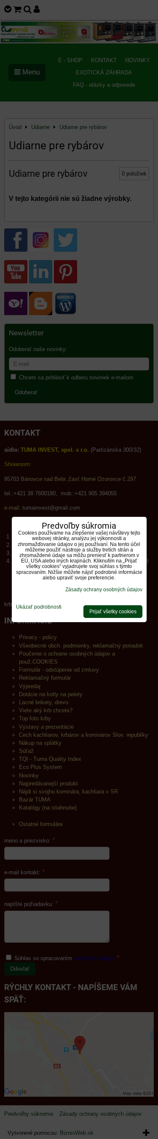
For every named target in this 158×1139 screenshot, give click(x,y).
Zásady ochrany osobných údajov (103, 590)
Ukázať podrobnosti (39, 607)
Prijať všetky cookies (113, 612)
